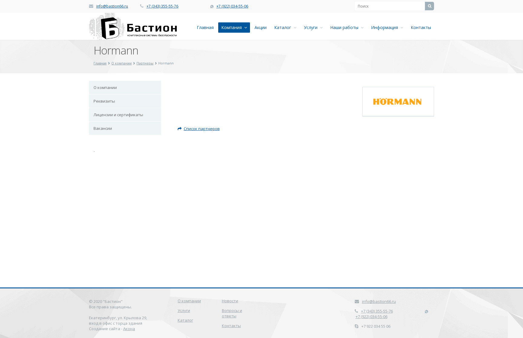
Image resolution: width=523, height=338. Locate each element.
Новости (230, 301)
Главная (205, 27)
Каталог (284, 27)
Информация (385, 27)
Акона (129, 328)
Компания (232, 27)
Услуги (312, 27)
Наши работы (345, 27)
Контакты (421, 27)
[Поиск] (429, 6)
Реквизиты (104, 101)
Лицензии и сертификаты (118, 114)
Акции (261, 27)
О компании (121, 63)
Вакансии (103, 128)
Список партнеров (202, 128)
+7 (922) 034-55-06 (232, 6)
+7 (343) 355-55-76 (162, 6)
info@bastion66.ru (112, 6)
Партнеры (145, 63)
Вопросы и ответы (232, 313)
